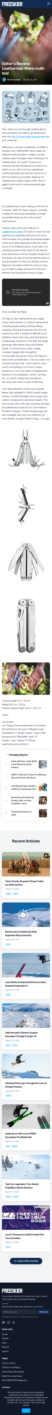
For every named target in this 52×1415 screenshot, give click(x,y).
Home (5, 1334)
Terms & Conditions (11, 1367)
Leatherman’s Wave (12, 231)
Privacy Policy (9, 1363)
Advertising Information (13, 1371)
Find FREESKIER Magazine (14, 1380)
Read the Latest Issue (12, 1376)
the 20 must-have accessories (28, 136)
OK (26, 1411)
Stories (5, 1338)
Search (5, 1351)
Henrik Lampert (13, 80)
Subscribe (43, 1312)
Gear (4, 1342)
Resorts (5, 1347)
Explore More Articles (27, 1261)
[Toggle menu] (48, 3)
